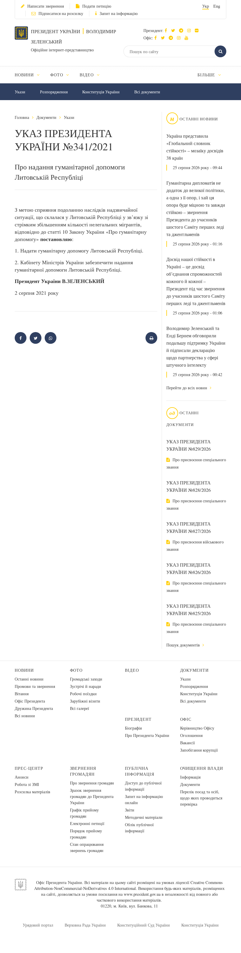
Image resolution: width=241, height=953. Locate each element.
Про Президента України (147, 735)
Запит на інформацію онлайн (144, 799)
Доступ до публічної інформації (143, 786)
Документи (46, 117)
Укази (20, 92)
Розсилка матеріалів (32, 791)
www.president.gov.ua (142, 894)
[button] (174, 30)
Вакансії (187, 742)
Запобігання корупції (199, 750)
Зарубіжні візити (85, 701)
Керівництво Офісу (197, 728)
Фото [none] (57, 75)
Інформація (190, 777)
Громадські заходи (86, 679)
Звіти (129, 810)
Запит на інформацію (119, 13)
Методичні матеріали (144, 817)
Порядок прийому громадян (86, 834)
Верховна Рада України (85, 925)
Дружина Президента (34, 708)
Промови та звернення (35, 686)
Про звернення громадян (92, 783)
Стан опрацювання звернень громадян (86, 847)
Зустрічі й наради (85, 686)
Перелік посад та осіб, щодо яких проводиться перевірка (201, 798)
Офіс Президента (30, 701)
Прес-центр (29, 768)
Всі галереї (79, 708)
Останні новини (29, 679)
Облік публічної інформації (139, 828)
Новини (24, 670)
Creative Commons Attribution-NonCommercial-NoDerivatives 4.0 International (128, 885)
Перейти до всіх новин (187, 387)
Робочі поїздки (83, 693)
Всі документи (147, 92)
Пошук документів (183, 645)
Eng (216, 6)
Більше (207, 75)
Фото (76, 670)
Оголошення (191, 735)
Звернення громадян (83, 771)
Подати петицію (96, 6)
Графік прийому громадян (84, 813)
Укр (205, 6)
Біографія (133, 728)
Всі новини (25, 715)
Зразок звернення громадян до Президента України (91, 796)
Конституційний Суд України (143, 925)
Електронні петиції (87, 823)
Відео (132, 670)
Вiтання (22, 693)
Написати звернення (45, 6)
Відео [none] (87, 75)
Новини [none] (25, 75)
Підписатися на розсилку (61, 13)
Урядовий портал (38, 925)
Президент (138, 719)
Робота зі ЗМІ (27, 784)
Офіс (186, 719)
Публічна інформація (139, 771)
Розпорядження (54, 92)
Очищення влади (201, 768)
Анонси (22, 777)
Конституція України (101, 92)
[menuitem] (30, 74)
